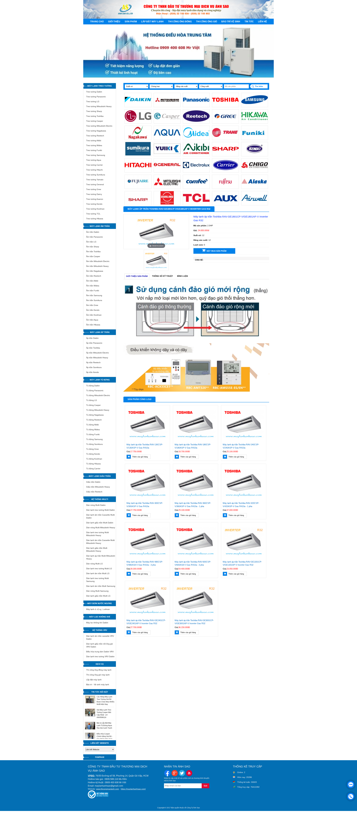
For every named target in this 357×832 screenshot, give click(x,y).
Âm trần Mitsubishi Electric (97, 261)
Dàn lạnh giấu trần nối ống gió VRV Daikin (99, 645)
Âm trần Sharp (92, 247)
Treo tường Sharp (94, 111)
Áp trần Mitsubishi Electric (97, 353)
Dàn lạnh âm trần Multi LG (97, 573)
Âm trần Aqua (92, 320)
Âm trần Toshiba (93, 251)
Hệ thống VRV (99, 630)
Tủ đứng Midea (93, 429)
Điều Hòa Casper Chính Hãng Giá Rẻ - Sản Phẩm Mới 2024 (105, 736)
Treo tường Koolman (95, 209)
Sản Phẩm (131, 21)
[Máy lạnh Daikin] (138, 106)
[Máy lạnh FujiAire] (138, 187)
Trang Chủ (97, 21)
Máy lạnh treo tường (99, 86)
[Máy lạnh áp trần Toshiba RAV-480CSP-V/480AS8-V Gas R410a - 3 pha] (147, 541)
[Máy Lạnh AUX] (225, 204)
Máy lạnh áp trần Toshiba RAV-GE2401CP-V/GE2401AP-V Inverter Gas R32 (146, 622)
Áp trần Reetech (93, 362)
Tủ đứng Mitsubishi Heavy (97, 410)
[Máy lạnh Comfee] (196, 187)
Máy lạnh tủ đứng (100, 380)
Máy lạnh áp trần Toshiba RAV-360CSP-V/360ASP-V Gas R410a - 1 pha (193, 504)
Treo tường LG (92, 101)
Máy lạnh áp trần (99, 332)
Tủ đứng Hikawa (93, 464)
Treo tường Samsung (95, 155)
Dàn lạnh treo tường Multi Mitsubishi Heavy (97, 533)
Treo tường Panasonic (96, 96)
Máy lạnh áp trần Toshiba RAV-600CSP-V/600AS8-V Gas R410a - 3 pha (193, 563)
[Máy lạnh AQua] (167, 139)
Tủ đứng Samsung (94, 439)
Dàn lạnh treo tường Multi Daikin (100, 510)
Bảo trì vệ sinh (230, 21)
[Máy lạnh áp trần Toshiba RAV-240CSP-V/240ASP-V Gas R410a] (244, 424)
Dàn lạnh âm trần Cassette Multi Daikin (100, 516)
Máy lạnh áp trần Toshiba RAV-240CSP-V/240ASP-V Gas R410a (241, 446)
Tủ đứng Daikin (93, 385)
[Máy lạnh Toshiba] (225, 106)
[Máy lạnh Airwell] (254, 204)
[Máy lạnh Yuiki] (167, 155)
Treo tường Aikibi (93, 140)
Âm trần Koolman (94, 315)
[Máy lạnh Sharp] (225, 155)
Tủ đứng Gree (92, 449)
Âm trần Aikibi (92, 281)
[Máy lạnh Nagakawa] (138, 139)
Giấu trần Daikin (93, 482)
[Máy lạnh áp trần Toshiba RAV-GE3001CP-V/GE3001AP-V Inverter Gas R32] (196, 599)
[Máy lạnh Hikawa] (254, 122)
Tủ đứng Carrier (93, 468)
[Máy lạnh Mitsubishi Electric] (167, 187)
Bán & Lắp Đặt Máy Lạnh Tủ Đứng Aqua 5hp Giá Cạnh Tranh (104, 725)
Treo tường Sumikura (95, 175)
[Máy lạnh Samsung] (254, 106)
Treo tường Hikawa (94, 218)
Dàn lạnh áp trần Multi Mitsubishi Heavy (100, 557)
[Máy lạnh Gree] (225, 122)
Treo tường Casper (94, 121)
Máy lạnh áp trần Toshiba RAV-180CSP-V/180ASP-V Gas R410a (193, 446)
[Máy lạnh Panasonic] (196, 106)
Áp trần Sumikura (94, 367)
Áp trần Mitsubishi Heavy (97, 357)
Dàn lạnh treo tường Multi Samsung (97, 579)
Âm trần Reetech (93, 276)
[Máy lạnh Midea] (196, 139)
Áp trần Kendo (92, 372)
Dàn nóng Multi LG (94, 564)
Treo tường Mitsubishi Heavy (99, 106)
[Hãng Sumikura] (138, 155)
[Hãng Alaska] (254, 187)
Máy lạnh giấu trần (100, 476)
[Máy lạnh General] (167, 171)
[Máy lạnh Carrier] (225, 171)
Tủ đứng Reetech (94, 420)
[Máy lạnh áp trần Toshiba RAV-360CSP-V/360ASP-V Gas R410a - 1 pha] (196, 482)
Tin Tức (249, 21)
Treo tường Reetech (95, 136)
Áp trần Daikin (92, 338)
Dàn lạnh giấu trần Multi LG (98, 596)
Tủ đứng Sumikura (94, 444)
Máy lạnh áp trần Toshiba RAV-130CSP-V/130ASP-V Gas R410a (144, 446)
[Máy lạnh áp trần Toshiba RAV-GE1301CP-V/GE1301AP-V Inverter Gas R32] (244, 541)
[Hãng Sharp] (138, 204)
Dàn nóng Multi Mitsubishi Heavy (100, 527)
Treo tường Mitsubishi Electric (99, 126)
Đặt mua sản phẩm (216, 251)
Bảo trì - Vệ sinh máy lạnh (97, 684)
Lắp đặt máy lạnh (152, 21)
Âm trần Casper (93, 256)
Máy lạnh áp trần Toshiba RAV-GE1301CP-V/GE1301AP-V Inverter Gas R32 (242, 563)
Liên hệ (262, 21)
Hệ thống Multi (99, 499)
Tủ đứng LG (91, 400)
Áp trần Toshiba (93, 348)
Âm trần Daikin (92, 232)
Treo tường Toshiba (94, 116)
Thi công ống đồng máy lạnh (98, 670)
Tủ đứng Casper (93, 405)
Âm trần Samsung (94, 295)
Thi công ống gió (206, 21)
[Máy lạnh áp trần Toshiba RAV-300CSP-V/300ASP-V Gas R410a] (147, 482)
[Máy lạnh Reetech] (196, 122)
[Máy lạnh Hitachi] (138, 171)
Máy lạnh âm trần (100, 226)
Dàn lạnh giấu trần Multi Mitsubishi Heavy (96, 549)
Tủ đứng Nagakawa (95, 415)
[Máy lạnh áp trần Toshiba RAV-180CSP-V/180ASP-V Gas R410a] (196, 424)
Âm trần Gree (92, 305)
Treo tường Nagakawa (96, 131)
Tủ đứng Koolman (94, 459)
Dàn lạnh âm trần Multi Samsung (100, 586)
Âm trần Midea (92, 286)
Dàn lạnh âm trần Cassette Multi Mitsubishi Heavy (100, 541)
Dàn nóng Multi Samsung (97, 591)
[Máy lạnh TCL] (196, 204)
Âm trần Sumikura (94, 300)
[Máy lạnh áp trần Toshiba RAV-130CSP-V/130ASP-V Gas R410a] (147, 424)
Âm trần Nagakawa (94, 271)
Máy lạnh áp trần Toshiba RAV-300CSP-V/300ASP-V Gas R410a (144, 504)
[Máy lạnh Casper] (167, 122)
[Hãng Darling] (167, 204)
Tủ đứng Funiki (93, 434)
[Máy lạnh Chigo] (254, 171)
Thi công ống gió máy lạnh (98, 675)
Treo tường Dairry (94, 194)
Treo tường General (95, 184)
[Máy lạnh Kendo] (254, 155)
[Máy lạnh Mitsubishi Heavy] (167, 106)
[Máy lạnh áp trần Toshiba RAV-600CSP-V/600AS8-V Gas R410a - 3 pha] (196, 541)
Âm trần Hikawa (93, 325)
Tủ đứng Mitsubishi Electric (98, 395)
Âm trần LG (91, 242)
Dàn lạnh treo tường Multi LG (99, 568)
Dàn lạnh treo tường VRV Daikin (100, 656)
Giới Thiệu (114, 21)
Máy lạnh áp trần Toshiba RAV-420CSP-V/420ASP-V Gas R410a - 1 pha (241, 504)
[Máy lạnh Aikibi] (196, 155)
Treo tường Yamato (94, 179)
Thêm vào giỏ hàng (140, 457)
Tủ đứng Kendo (93, 454)
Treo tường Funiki (94, 150)
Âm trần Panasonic (94, 237)
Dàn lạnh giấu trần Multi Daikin (99, 523)
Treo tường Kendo (94, 204)
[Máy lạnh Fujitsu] (225, 187)
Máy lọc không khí (99, 617)
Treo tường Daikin (94, 92)
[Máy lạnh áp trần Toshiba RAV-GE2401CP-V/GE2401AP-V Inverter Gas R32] (147, 599)
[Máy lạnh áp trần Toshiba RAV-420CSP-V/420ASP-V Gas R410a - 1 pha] (244, 482)
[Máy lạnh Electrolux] (196, 171)
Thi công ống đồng (180, 21)
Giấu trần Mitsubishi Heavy (98, 487)
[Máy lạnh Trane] (225, 139)
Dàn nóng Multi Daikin (96, 505)
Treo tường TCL (93, 214)
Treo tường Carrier (94, 165)
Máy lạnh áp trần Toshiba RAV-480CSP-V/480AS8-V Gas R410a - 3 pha (144, 563)
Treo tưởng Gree (93, 189)
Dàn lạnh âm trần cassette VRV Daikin (100, 637)
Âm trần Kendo (92, 310)
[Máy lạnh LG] (138, 122)
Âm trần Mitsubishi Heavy (97, 266)
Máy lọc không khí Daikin (97, 622)
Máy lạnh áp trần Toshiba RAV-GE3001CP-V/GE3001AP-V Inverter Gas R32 (194, 622)
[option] (156, 231)
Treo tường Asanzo (94, 199)
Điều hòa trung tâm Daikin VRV (100, 651)
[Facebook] (167, 773)
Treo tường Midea (94, 145)
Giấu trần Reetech (94, 492)
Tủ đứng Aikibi (92, 425)
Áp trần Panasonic (94, 343)
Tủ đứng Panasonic (94, 390)
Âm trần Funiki (92, 290)
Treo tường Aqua (93, 160)
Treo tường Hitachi (94, 170)
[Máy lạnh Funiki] (254, 139)
